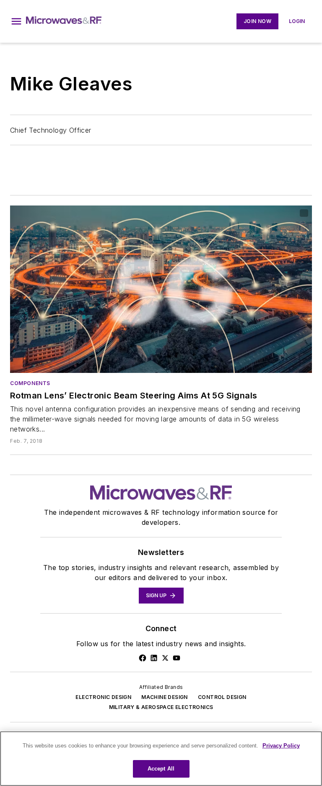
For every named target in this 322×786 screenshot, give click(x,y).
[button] (16, 21)
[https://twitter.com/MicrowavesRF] (165, 658)
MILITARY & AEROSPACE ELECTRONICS (161, 707)
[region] (161, 758)
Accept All (161, 768)
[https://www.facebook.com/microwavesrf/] (142, 658)
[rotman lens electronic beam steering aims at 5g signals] (161, 289)
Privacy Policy (281, 745)
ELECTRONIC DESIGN (103, 697)
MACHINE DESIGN (164, 697)
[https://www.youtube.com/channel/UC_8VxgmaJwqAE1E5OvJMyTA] (176, 658)
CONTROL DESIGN (222, 697)
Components (30, 383)
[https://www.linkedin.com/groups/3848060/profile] (154, 658)
